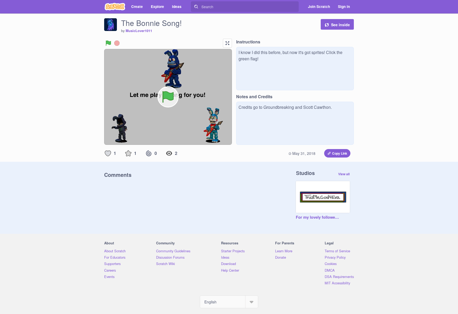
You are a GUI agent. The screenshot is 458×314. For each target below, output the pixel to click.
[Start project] (108, 43)
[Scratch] (115, 6)
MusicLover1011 (139, 30)
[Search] (196, 6)
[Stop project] (117, 43)
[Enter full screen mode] (227, 43)
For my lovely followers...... (317, 217)
